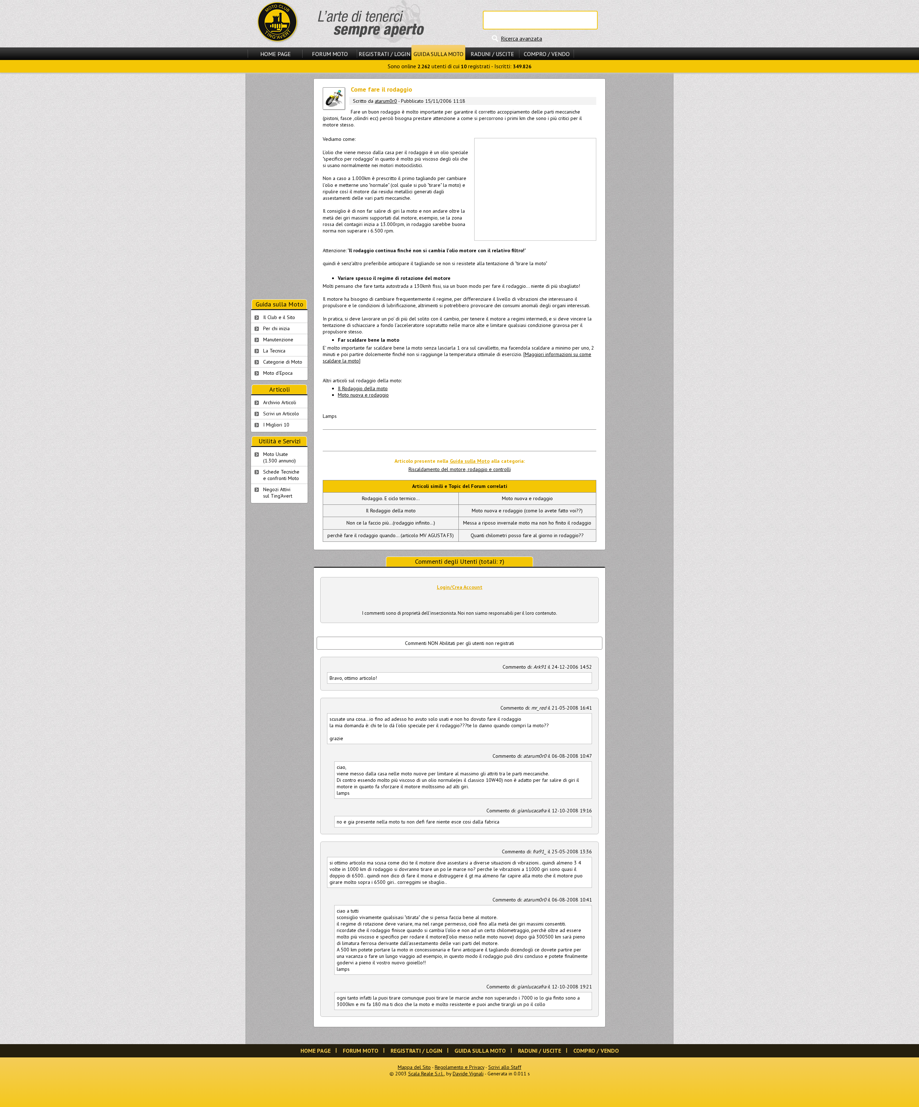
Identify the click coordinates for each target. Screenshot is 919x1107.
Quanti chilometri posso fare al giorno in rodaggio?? (527, 535)
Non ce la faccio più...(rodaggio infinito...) (390, 523)
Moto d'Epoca (278, 373)
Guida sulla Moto (438, 53)
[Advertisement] (535, 188)
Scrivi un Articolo (281, 413)
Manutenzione (278, 339)
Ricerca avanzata (521, 38)
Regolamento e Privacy (459, 1067)
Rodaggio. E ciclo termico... (391, 498)
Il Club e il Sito (279, 317)
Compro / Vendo (547, 53)
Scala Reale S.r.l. (426, 1073)
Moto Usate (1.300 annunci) (279, 457)
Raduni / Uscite (492, 53)
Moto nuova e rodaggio (363, 395)
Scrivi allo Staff (504, 1067)
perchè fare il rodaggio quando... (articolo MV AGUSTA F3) (390, 535)
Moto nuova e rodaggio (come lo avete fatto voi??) (527, 510)
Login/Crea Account (459, 587)
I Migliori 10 (276, 424)
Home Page (275, 53)
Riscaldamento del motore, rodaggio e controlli (460, 469)
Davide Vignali (468, 1073)
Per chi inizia (276, 328)
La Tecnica (274, 350)
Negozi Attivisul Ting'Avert (277, 492)
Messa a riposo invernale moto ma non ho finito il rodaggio (527, 523)
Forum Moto (330, 53)
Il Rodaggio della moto (363, 388)
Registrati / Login (384, 53)
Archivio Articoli (279, 402)
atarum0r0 (386, 101)
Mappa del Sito (414, 1067)
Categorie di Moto (282, 362)
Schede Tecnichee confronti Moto (281, 475)
